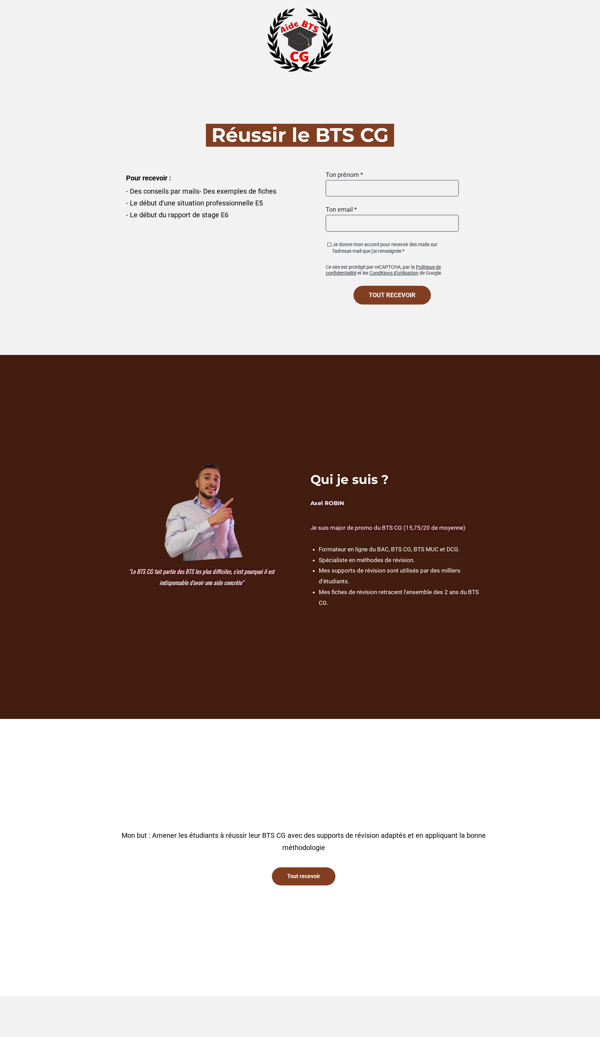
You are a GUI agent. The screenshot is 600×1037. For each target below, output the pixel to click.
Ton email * (341, 209)
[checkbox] (329, 244)
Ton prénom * (344, 174)
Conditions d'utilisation (393, 273)
